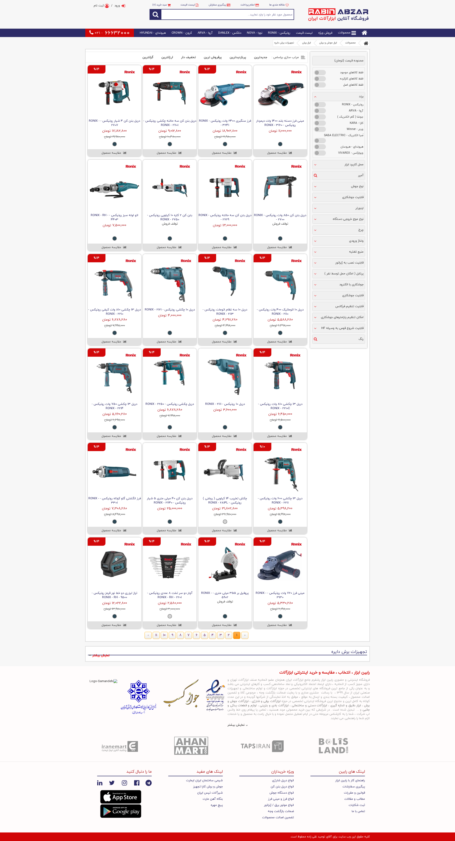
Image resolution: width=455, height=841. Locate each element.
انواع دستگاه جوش (281, 793)
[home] (364, 33)
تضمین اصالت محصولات (278, 817)
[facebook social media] (136, 783)
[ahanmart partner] (192, 746)
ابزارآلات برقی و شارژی (266, 701)
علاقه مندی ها (277, 5)
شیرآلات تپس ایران (210, 793)
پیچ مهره (217, 805)
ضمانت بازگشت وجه (281, 811)
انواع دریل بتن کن (282, 787)
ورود (117, 6)
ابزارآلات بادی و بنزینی (274, 705)
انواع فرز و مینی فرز (281, 799)
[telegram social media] (149, 783)
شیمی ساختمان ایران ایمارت (204, 780)
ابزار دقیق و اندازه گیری (345, 705)
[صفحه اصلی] (366, 43)
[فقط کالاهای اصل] (320, 85)
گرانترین (147, 57)
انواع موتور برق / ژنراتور (279, 805)
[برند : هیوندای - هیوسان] (320, 146)
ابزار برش (306, 43)
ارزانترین (167, 57)
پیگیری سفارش (217, 5)
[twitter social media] (112, 783)
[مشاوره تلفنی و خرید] (280, 115)
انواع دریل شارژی (283, 780)
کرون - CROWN (182, 33)
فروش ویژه (325, 33)
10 (164, 635)
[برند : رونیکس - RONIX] (320, 104)
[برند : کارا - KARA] (320, 123)
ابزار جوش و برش (328, 43)
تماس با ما (358, 811)
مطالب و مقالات (354, 799)
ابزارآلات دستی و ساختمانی (309, 705)
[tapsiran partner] (263, 746)
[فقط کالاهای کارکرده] (320, 78)
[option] (120, 746)
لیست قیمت (188, 5)
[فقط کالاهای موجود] (320, 72)
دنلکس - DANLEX (229, 33)
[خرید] (292, 115)
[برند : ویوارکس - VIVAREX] (320, 153)
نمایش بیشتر (100, 655)
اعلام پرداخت (247, 5)
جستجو (227, 14)
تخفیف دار (188, 57)
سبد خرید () (160, 5)
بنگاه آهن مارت (213, 799)
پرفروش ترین (213, 57)
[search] (155, 14)
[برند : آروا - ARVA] (320, 110)
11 (156, 635)
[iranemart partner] (120, 746)
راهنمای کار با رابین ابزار (350, 780)
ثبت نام (99, 6)
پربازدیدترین (238, 57)
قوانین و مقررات (354, 793)
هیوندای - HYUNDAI (153, 33)
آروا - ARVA (205, 33)
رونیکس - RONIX (279, 33)
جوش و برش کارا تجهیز (208, 787)
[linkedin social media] (99, 783)
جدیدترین (260, 57)
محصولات (344, 33)
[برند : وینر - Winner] (320, 129)
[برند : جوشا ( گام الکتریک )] (320, 117)
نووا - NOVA (254, 33)
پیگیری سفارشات (353, 787)
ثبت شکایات (357, 805)
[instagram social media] (124, 783)
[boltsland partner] (334, 746)
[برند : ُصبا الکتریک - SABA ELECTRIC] (320, 140)
